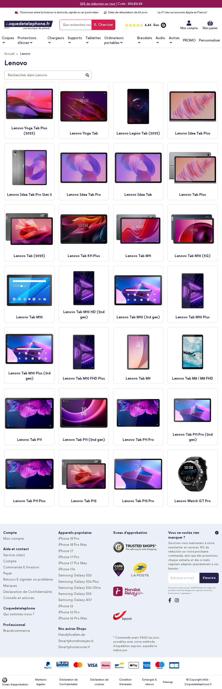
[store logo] (28, 25)
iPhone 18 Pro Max (72, 545)
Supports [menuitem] (75, 38)
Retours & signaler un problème (28, 579)
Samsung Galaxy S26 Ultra (79, 588)
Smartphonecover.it (74, 647)
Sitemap (168, 682)
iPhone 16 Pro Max (72, 618)
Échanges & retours (149, 682)
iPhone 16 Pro (69, 612)
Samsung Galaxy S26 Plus (78, 581)
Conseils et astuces (18, 598)
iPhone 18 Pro (68, 538)
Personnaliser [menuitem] (209, 40)
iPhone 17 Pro (68, 557)
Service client (14, 555)
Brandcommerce (16, 631)
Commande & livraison (21, 567)
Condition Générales (125, 682)
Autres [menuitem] (174, 38)
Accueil (9, 54)
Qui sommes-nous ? (18, 614)
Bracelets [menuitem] (144, 38)
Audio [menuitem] (160, 38)
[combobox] (87, 25)
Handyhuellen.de (71, 635)
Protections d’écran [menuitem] (27, 40)
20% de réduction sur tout (97, 4)
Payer (7, 573)
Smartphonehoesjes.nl (75, 641)
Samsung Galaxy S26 (75, 575)
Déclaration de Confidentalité (27, 592)
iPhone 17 (65, 551)
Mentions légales (41, 682)
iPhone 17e (66, 569)
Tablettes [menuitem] (93, 38)
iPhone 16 (65, 606)
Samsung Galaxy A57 (75, 600)
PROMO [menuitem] (189, 40)
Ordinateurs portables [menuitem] (114, 40)
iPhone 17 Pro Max (72, 563)
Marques (10, 586)
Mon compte (189, 28)
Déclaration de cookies (99, 682)
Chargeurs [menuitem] (55, 38)
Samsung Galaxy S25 (74, 594)
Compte (9, 561)
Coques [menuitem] (8, 38)
